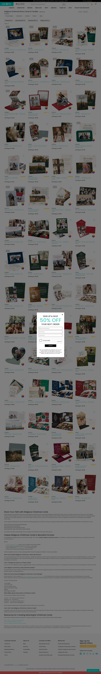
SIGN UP (51, 345)
